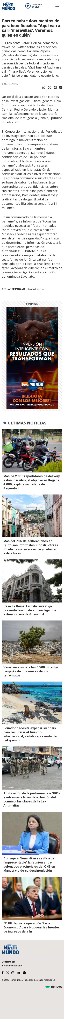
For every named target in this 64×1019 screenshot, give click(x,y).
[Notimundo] (8, 6)
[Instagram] (12, 973)
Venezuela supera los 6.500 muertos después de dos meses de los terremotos (30, 671)
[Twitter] (49, 87)
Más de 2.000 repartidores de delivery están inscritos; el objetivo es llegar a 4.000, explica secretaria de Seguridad (31, 482)
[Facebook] (55, 87)
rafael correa (36, 289)
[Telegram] (60, 87)
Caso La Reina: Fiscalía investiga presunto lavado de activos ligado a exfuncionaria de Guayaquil (29, 610)
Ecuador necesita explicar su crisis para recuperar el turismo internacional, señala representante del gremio (30, 734)
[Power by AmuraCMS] (53, 986)
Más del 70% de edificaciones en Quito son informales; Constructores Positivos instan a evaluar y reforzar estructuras (30, 547)
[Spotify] (24, 973)
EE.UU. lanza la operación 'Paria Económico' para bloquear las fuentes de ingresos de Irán (31, 927)
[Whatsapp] (43, 87)
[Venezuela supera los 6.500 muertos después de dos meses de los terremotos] (32, 642)
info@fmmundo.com (12, 965)
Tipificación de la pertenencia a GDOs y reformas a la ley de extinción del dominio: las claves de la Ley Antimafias (31, 799)
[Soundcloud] (18, 973)
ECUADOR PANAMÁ (14, 289)
